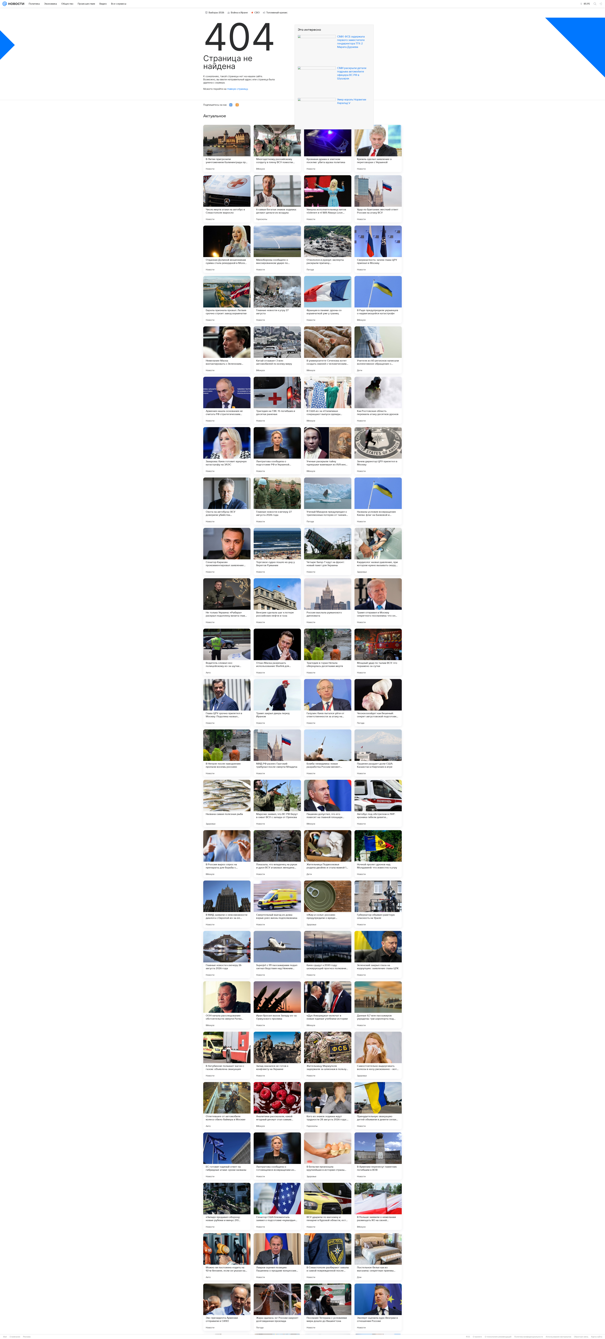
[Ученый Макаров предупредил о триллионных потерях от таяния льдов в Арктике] (327, 501)
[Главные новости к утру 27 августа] (277, 299)
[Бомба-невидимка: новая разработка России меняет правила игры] (327, 753)
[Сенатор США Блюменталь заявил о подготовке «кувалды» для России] (277, 1206)
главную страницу (237, 88)
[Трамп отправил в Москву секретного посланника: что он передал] (378, 601)
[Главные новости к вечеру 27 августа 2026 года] (277, 501)
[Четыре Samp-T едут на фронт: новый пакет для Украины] (327, 551)
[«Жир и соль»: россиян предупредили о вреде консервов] (327, 904)
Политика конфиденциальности (528, 1337)
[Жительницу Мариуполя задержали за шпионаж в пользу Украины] (327, 1055)
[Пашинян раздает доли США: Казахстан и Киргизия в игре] (378, 753)
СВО (257, 12)
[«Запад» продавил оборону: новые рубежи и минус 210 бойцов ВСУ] (227, 1206)
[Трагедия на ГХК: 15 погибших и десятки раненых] (277, 400)
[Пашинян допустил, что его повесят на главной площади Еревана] (327, 803)
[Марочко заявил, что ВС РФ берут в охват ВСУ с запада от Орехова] (277, 803)
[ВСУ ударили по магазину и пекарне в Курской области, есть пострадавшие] (327, 1206)
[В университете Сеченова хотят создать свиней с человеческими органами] (327, 350)
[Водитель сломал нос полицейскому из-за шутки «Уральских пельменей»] (227, 652)
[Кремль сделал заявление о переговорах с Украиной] (378, 148)
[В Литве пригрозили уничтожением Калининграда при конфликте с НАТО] (227, 148)
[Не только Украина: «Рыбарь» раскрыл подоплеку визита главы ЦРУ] (227, 601)
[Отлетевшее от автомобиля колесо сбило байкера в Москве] (227, 1105)
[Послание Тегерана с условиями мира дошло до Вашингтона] (327, 1307)
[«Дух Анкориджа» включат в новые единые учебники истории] (327, 1005)
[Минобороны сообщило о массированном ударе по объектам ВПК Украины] (277, 249)
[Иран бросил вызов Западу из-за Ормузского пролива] (277, 1005)
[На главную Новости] (15, 4)
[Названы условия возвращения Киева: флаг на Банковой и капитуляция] (378, 501)
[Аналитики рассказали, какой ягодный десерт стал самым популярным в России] (277, 1105)
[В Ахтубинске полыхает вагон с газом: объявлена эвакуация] (227, 1055)
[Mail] (5, 4)
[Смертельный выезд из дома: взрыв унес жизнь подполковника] (277, 904)
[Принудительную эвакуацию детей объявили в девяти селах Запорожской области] (378, 1105)
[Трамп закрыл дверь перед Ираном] (277, 702)
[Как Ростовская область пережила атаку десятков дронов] (378, 400)
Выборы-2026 (216, 12)
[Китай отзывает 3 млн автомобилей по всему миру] (277, 350)
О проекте (477, 1337)
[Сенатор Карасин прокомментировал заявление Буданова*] (227, 551)
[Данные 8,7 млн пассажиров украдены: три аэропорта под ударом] (378, 1005)
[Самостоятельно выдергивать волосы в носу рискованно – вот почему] (378, 1055)
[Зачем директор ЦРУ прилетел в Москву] (378, 450)
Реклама (27, 1337)
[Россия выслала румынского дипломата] (327, 601)
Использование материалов (558, 1337)
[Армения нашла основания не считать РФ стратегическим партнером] (227, 400)
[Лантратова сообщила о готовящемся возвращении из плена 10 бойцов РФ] (277, 1156)
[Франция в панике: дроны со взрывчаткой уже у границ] (327, 299)
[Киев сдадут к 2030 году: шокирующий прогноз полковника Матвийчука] (327, 954)
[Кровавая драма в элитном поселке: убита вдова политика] (327, 148)
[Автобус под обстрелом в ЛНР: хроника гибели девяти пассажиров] (378, 803)
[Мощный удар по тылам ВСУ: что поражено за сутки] (378, 652)
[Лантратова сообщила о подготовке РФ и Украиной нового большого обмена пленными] (277, 450)
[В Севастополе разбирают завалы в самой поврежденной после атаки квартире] (327, 1256)
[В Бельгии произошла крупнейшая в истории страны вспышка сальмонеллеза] (327, 1156)
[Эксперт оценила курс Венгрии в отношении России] (378, 1307)
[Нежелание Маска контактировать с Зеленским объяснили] (227, 350)
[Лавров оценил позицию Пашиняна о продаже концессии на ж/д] (277, 1256)
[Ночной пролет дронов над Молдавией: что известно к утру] (378, 853)
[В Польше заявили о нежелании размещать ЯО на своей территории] (378, 1206)
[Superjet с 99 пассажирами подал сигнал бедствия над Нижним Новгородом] (277, 954)
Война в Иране (239, 12)
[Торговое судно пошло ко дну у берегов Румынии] (277, 551)
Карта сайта (596, 1337)
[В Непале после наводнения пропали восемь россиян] (227, 753)
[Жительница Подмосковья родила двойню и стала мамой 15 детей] (327, 853)
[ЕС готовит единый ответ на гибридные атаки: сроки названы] (227, 1156)
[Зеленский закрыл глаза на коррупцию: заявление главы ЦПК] (378, 954)
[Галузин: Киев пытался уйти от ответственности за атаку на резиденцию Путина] (327, 702)
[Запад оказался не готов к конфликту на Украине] (277, 1055)
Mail (5, 1337)
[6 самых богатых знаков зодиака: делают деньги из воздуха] (277, 198)
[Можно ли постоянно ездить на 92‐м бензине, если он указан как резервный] (227, 1256)
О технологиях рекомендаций (498, 1337)
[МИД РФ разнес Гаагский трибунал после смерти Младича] (277, 753)
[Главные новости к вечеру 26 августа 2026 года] (227, 954)
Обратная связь (581, 1337)
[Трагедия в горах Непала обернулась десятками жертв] (327, 652)
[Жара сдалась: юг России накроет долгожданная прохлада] (277, 1307)
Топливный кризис (277, 12)
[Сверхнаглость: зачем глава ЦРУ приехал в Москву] (378, 249)
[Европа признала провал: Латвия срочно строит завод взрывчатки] (227, 299)
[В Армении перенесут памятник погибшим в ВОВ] (378, 1156)
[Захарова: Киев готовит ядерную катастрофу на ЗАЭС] (227, 450)
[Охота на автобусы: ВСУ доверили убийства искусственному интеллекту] (227, 501)
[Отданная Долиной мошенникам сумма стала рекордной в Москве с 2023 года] (227, 249)
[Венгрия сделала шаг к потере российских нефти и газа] (277, 601)
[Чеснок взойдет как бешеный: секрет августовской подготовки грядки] (378, 702)
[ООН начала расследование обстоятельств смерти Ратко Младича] (227, 1005)
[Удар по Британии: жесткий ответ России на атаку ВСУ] (378, 198)
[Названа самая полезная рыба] (227, 803)
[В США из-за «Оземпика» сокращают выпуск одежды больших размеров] (327, 400)
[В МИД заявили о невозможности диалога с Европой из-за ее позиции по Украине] (227, 904)
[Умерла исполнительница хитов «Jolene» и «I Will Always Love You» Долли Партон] (327, 198)
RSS (468, 1337)
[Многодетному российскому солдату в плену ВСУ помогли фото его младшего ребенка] (277, 148)
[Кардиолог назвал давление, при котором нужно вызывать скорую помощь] (378, 551)
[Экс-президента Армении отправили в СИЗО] (227, 1307)
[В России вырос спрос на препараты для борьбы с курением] (227, 853)
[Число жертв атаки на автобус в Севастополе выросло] (227, 198)
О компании (15, 1337)
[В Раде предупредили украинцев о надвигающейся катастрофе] (378, 299)
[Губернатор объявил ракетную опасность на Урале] (378, 904)
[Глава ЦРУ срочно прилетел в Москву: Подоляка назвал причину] (227, 702)
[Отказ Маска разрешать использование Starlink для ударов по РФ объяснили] (277, 652)
